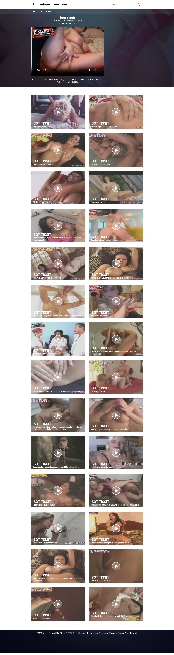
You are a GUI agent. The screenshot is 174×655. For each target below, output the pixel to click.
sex (59, 20)
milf (57, 20)
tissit (61, 20)
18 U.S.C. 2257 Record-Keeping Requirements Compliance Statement (88, 633)
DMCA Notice (42, 633)
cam (80, 20)
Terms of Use (54, 633)
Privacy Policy (124, 633)
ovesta (68, 20)
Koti (35, 11)
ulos (65, 20)
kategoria (46, 11)
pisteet (77, 20)
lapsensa (72, 20)
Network (133, 633)
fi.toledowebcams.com (50, 4)
